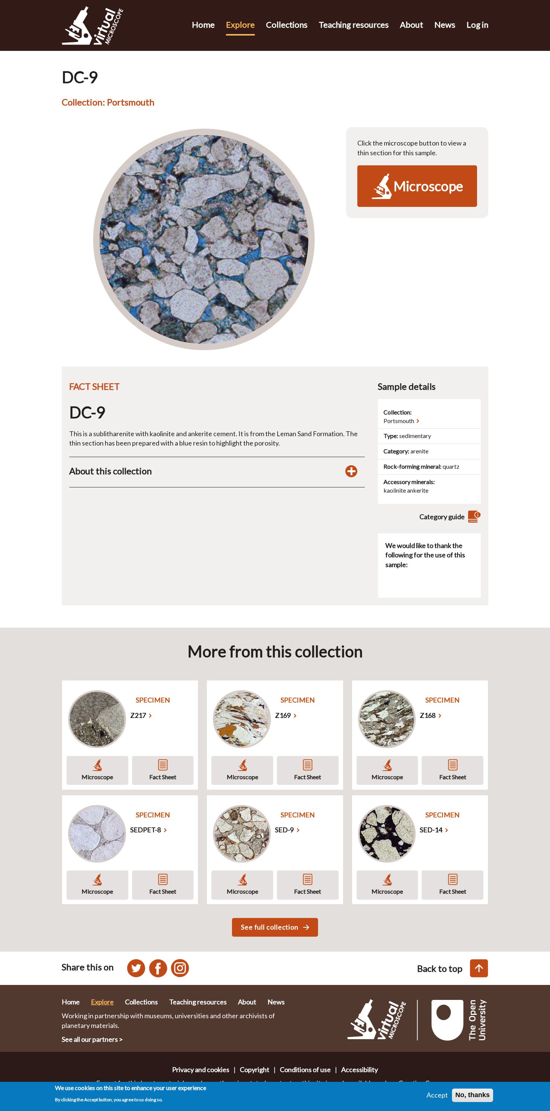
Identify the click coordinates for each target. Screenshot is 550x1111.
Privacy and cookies (200, 1069)
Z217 (138, 715)
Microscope (97, 776)
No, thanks (472, 1095)
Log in (477, 24)
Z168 (428, 715)
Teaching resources (354, 24)
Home (203, 24)
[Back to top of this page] (479, 968)
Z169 (283, 715)
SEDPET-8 (145, 830)
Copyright (254, 1069)
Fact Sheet (162, 776)
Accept (437, 1095)
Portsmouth (399, 420)
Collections (287, 24)
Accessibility (359, 1069)
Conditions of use (305, 1069)
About (411, 24)
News (444, 24)
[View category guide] (473, 517)
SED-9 (284, 830)
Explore (240, 24)
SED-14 (431, 830)
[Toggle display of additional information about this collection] (351, 471)
